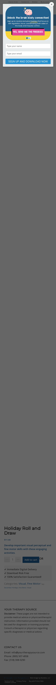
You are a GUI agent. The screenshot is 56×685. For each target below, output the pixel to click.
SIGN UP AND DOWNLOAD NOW (28, 61)
